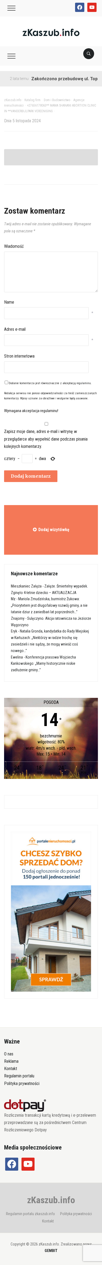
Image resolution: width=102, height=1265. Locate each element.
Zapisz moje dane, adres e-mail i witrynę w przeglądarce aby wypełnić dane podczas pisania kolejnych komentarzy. (46, 439)
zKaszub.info (51, 1200)
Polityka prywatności (21, 1083)
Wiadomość (14, 246)
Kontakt (10, 1068)
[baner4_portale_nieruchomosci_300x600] (51, 911)
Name (9, 302)
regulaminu (83, 383)
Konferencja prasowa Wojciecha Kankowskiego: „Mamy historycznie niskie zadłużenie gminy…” (43, 663)
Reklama (11, 1061)
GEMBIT (51, 1250)
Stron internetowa (19, 356)
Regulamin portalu (19, 1075)
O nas (8, 1054)
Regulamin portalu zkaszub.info (30, 1214)
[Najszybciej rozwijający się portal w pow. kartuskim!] (51, 32)
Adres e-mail (15, 329)
